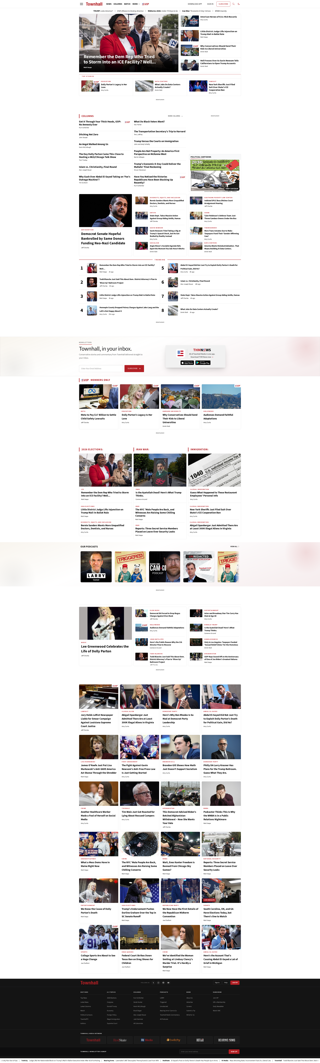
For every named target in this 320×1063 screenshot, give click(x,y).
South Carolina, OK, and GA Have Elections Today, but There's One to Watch (218, 912)
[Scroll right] (239, 564)
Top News (83, 998)
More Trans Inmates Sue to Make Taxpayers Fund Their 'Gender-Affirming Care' (221, 233)
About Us (189, 998)
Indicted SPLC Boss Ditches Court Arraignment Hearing (218, 202)
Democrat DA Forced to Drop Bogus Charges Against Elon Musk (165, 614)
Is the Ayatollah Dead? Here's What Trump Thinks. (158, 494)
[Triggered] (130, 566)
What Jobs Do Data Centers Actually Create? (199, 309)
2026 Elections (111, 998)
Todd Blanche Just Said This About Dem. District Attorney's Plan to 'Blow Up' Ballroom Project (167, 659)
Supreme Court (112, 1023)
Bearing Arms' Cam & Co (168, 1011)
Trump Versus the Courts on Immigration (156, 141)
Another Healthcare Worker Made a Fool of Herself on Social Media (98, 815)
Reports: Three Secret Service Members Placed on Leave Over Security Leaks (156, 530)
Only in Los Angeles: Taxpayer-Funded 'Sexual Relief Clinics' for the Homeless (221, 643)
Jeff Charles (85, 248)
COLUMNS (118, 4)
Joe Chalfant (167, 920)
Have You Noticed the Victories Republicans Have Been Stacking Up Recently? (153, 179)
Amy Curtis (153, 206)
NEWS (109, 4)
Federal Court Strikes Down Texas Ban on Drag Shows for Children (137, 959)
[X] (153, 983)
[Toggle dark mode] (238, 4)
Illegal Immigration (113, 1019)
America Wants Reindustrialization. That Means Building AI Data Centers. (221, 247)
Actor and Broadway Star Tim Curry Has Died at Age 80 (221, 614)
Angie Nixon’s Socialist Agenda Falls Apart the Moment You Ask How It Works (167, 247)
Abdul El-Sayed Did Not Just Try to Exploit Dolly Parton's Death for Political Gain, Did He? (221, 718)
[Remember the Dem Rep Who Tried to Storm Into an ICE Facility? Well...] (92, 268)
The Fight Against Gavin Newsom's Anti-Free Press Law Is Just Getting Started (138, 769)
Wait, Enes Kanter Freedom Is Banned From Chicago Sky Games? (179, 866)
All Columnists (138, 1023)
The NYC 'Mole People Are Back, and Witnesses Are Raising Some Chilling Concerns (155, 513)
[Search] (233, 4)
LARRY (162, 998)
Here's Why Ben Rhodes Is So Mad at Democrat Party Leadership (178, 718)
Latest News (84, 1002)
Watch (82, 1011)
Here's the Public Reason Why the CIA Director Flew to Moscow (166, 643)
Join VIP (235, 983)
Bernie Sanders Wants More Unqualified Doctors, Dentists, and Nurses (167, 202)
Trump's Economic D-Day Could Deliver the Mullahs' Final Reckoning (157, 165)
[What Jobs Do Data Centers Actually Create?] (173, 310)
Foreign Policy (111, 1015)
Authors (83, 1023)
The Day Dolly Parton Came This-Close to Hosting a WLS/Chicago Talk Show (101, 155)
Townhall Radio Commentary (170, 1015)
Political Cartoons (201, 157)
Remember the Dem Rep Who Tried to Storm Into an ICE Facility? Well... (120, 59)
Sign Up (234, 1052)
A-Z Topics (111, 992)
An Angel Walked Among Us (93, 144)
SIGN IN (210, 4)
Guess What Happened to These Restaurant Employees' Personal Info (213, 494)
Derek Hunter (138, 1002)
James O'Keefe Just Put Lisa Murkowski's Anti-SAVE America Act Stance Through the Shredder (98, 769)
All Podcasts (164, 1019)
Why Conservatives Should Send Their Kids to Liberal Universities (180, 418)
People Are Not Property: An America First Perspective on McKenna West (156, 152)
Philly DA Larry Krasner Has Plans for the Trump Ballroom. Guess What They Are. (220, 769)
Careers (189, 1006)
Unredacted (164, 1006)
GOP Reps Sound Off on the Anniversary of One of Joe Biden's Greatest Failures (221, 658)
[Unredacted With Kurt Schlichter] (198, 566)
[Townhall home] (89, 982)
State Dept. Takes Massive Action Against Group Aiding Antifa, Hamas (165, 217)
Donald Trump (112, 1006)
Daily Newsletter (218, 1006)
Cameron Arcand (141, 499)
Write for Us (190, 1015)
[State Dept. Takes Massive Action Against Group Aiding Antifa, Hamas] (173, 296)
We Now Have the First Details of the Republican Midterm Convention (180, 912)
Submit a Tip (190, 1011)
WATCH (127, 4)
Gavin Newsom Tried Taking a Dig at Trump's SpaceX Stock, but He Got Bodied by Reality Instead (165, 233)
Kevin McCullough (140, 1006)
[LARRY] (96, 566)
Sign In (217, 983)
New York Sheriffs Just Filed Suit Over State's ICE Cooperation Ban (210, 511)
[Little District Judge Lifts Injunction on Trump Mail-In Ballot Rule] (92, 296)
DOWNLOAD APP (195, 4)
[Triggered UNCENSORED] (233, 566)
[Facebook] (163, 983)
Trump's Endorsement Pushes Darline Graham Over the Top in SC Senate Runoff (139, 912)
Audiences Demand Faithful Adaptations (167, 627)
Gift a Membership (219, 1002)
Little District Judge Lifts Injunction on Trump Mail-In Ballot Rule (127, 295)
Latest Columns (85, 1006)
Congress (110, 1002)
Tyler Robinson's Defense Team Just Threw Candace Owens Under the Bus (220, 217)
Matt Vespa (103, 272)
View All (234, 546)
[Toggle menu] (81, 3)
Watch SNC (216, 1011)
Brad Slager (138, 1011)
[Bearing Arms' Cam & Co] (164, 566)
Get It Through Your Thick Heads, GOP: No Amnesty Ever (100, 123)
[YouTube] (168, 983)
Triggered (163, 1002)
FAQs (226, 983)
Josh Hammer (138, 1019)
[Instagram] (158, 983)
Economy (110, 1011)
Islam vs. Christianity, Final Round (98, 167)
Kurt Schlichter (139, 998)
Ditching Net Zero (88, 134)
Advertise (189, 1002)
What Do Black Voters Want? (149, 121)
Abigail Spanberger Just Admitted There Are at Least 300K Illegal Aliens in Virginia (214, 527)
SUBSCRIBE (223, 4)
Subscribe (133, 368)
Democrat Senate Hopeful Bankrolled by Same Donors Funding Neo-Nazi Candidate (103, 238)
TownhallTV (84, 1019)
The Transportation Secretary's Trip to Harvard (159, 131)
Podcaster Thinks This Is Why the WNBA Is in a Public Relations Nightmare (219, 815)
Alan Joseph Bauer (186, 284)
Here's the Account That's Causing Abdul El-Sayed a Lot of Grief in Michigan (221, 959)
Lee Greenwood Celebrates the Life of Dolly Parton (105, 649)
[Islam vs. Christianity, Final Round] (173, 282)
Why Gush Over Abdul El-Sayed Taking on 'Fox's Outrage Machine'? (104, 178)
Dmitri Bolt (153, 252)
